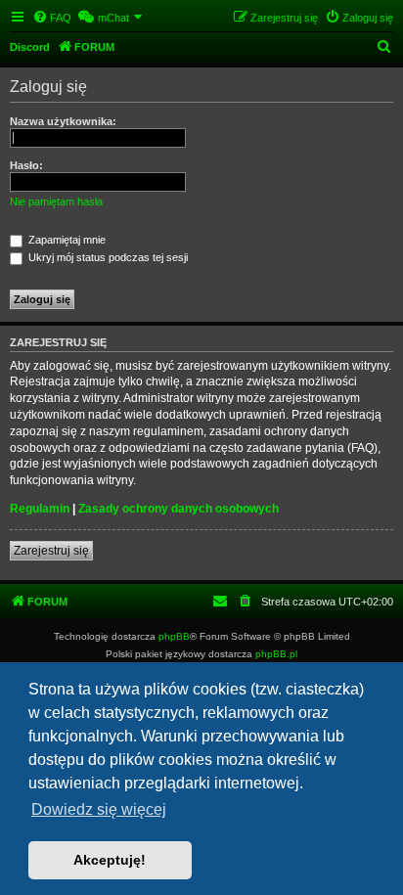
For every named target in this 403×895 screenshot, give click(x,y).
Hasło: (26, 165)
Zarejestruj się (51, 551)
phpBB (174, 636)
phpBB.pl (276, 654)
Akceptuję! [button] (109, 860)
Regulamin (39, 508)
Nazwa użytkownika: (63, 121)
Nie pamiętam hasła (56, 201)
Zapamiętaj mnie (65, 240)
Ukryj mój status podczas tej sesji (106, 257)
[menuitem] (51, 17)
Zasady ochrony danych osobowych (178, 508)
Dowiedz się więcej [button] (98, 809)
